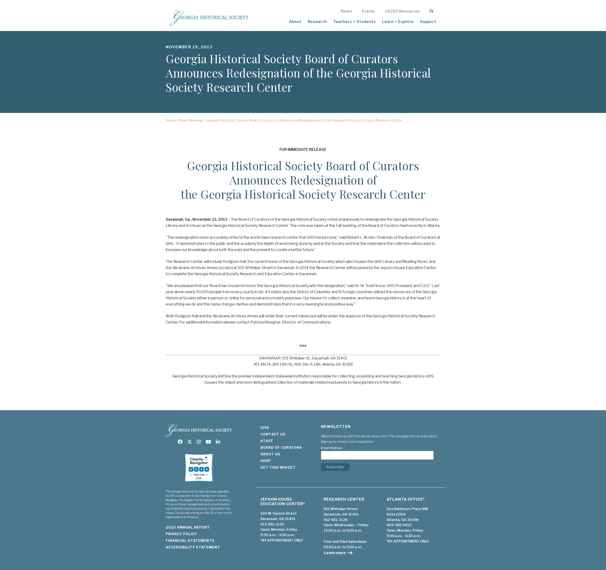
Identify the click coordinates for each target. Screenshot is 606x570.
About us (270, 454)
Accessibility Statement (193, 547)
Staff (266, 441)
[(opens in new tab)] (199, 483)
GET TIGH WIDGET (278, 467)
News (346, 11)
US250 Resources (402, 11)
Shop (265, 461)
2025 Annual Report (188, 527)
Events (368, 11)
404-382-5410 (399, 525)
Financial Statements (190, 541)
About (295, 21)
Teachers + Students (354, 21)
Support (428, 21)
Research (317, 21)
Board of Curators (281, 447)
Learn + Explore (398, 21)
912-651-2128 (335, 520)
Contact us (272, 434)
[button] (432, 11)
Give (264, 428)
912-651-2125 (272, 524)
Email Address (333, 448)
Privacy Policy (181, 534)
